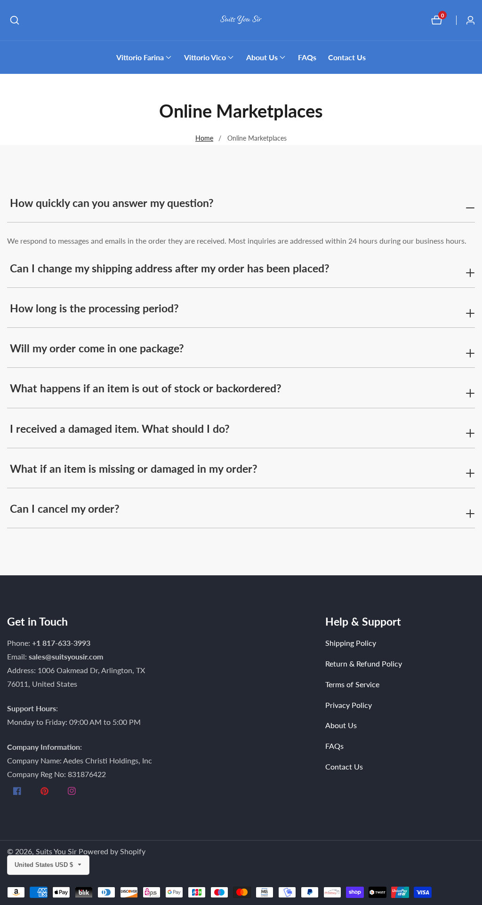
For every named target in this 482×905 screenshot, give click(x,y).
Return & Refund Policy (363, 663)
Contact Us (347, 57)
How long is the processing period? (94, 308)
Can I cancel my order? (65, 508)
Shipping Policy (350, 642)
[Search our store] (14, 20)
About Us (341, 725)
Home (204, 138)
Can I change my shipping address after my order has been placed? (169, 268)
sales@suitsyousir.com (66, 656)
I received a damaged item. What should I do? (120, 428)
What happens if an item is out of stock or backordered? (145, 388)
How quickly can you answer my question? (112, 202)
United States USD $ (45, 864)
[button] (140, 57)
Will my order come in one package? (97, 348)
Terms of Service (352, 684)
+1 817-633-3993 (61, 642)
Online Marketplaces (257, 138)
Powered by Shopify (112, 851)
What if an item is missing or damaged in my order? (133, 468)
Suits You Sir (56, 851)
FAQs (307, 57)
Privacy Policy (348, 704)
